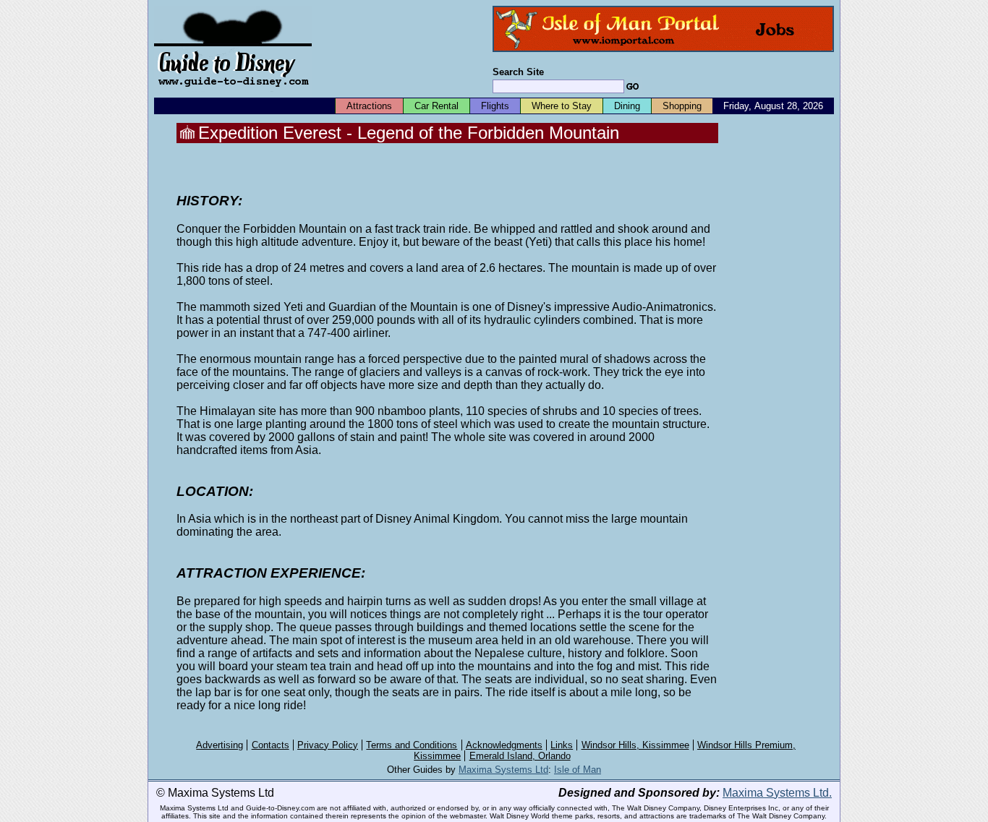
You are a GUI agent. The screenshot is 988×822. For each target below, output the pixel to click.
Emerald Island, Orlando (520, 755)
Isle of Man (577, 769)
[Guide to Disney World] (233, 93)
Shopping (682, 105)
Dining (627, 105)
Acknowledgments (504, 745)
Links (561, 745)
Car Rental (436, 105)
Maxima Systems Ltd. (777, 793)
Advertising (219, 745)
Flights (495, 105)
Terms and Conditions (411, 745)
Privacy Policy (327, 745)
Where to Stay (562, 105)
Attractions (369, 105)
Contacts (270, 745)
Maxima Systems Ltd (503, 769)
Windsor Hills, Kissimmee (635, 745)
